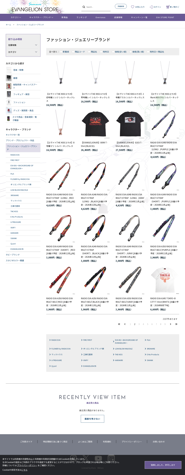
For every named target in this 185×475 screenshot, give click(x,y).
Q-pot (54, 366)
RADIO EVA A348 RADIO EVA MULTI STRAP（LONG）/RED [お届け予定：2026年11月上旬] (60, 198)
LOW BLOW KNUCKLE (124, 348)
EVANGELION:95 (89, 366)
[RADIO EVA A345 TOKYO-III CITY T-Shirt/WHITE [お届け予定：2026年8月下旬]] (164, 279)
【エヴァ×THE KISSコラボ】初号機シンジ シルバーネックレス (60, 97)
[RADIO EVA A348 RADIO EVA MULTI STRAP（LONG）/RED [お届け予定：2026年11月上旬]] (60, 176)
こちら (24, 469)
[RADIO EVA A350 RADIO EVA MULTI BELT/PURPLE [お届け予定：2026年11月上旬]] (164, 228)
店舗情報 (118, 17)
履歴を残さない (92, 418)
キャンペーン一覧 (139, 17)
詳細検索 (121, 6)
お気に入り (140, 6)
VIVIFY (85, 360)
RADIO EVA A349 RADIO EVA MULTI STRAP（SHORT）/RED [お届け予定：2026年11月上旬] (60, 250)
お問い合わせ (159, 441)
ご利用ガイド (26, 441)
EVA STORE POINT (165, 17)
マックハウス (57, 354)
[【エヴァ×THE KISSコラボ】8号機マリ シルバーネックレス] (60, 124)
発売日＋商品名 (157, 51)
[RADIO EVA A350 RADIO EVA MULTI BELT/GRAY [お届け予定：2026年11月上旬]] (130, 279)
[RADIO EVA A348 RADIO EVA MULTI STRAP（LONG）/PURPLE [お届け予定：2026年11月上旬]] (164, 124)
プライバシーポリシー (132, 441)
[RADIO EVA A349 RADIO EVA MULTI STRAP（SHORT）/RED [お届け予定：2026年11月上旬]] (60, 228)
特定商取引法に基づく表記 (55, 441)
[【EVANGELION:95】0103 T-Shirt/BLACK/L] (130, 124)
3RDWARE (151, 348)
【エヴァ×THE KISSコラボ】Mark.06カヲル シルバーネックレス (164, 97)
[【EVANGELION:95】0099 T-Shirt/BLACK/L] (95, 124)
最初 (119, 324)
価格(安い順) (120, 51)
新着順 (66, 51)
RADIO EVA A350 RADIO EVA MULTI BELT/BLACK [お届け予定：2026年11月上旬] (95, 302)
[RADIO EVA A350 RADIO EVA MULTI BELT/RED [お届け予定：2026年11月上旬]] (60, 279)
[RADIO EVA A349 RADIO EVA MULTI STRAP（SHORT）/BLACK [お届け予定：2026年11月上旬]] (95, 228)
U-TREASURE (56, 360)
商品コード (80, 51)
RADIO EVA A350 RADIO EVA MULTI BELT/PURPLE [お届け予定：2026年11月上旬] (163, 250)
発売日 (106, 51)
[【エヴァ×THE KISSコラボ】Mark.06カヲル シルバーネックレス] (164, 75)
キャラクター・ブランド (40, 17)
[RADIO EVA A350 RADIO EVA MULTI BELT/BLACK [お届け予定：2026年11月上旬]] (95, 279)
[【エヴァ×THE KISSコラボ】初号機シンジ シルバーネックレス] (60, 75)
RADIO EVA (55, 340)
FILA (148, 340)
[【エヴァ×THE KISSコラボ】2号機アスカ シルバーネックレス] (130, 75)
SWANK (150, 360)
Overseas (101, 17)
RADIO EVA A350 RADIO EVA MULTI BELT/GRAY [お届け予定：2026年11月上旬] (129, 302)
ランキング (81, 17)
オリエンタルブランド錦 (93, 348)
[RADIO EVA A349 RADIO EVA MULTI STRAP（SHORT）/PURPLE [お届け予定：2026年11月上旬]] (164, 176)
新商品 (65, 17)
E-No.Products (153, 354)
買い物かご (174, 6)
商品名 (94, 51)
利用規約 (107, 441)
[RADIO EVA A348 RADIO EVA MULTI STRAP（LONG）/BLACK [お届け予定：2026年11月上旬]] (95, 176)
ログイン (157, 6)
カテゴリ (15, 17)
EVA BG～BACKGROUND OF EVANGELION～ (126, 341)
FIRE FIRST (87, 340)
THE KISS (119, 354)
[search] (83, 6)
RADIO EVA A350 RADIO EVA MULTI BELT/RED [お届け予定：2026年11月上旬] (59, 302)
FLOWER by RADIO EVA (61, 348)
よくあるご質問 (85, 441)
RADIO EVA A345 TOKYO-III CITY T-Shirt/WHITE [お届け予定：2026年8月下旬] (164, 302)
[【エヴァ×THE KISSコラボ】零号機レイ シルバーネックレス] (95, 75)
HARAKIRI (119, 360)
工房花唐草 (88, 354)
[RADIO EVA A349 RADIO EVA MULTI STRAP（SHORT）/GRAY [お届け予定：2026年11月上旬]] (130, 228)
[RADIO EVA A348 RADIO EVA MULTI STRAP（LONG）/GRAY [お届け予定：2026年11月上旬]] (130, 176)
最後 (176, 324)
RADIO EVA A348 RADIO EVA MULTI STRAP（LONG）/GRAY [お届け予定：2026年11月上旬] (130, 198)
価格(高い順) (138, 51)
